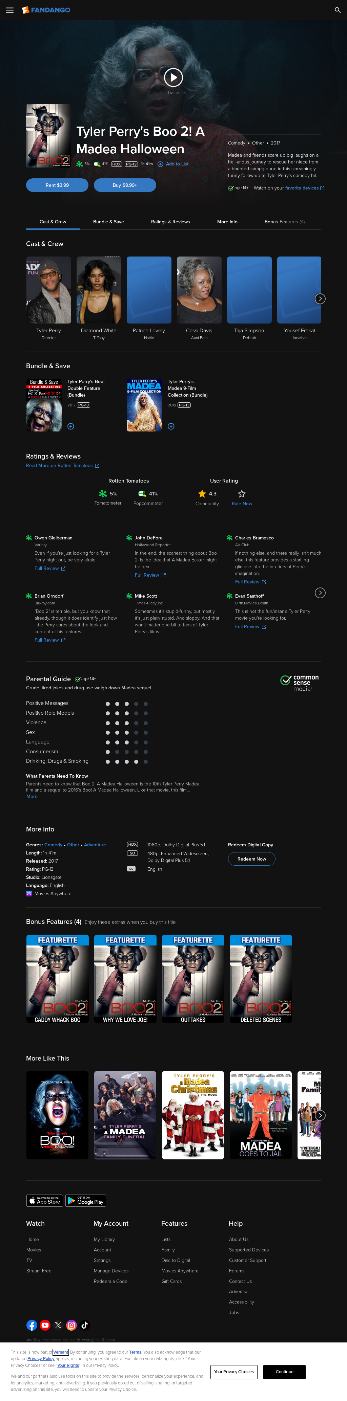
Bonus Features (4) (285, 222)
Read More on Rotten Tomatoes (59, 465)
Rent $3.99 (57, 185)
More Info (227, 222)
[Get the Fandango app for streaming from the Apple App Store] (44, 1200)
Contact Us (240, 1281)
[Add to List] (70, 426)
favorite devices (302, 188)
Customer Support (247, 1260)
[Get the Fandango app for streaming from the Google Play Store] (85, 1200)
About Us (238, 1239)
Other (73, 845)
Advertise (238, 1291)
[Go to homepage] (46, 10)
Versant (60, 1352)
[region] (173, 1371)
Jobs (234, 1312)
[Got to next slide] (320, 298)
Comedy (53, 845)
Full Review (47, 568)
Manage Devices (111, 1271)
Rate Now (242, 504)
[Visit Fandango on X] (58, 1325)
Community (207, 504)
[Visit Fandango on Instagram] (71, 1325)
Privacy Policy (41, 1358)
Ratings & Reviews (170, 222)
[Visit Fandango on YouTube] (45, 1325)
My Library (104, 1239)
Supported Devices (249, 1250)
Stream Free (39, 1271)
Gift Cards (172, 1281)
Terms (135, 1352)
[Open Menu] (10, 10)
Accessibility (241, 1302)
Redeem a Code (110, 1281)
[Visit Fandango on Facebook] (32, 1325)
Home (32, 1239)
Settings (102, 1260)
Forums (236, 1271)
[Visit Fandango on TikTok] (84, 1325)
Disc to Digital (176, 1260)
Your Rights (68, 1365)
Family (168, 1250)
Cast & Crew (53, 222)
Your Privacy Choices (234, 1372)
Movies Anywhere (180, 1271)
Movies (33, 1250)
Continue (284, 1372)
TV (29, 1260)
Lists (166, 1239)
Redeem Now (252, 859)
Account (102, 1250)
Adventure (95, 845)
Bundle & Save (108, 222)
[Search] (337, 10)
